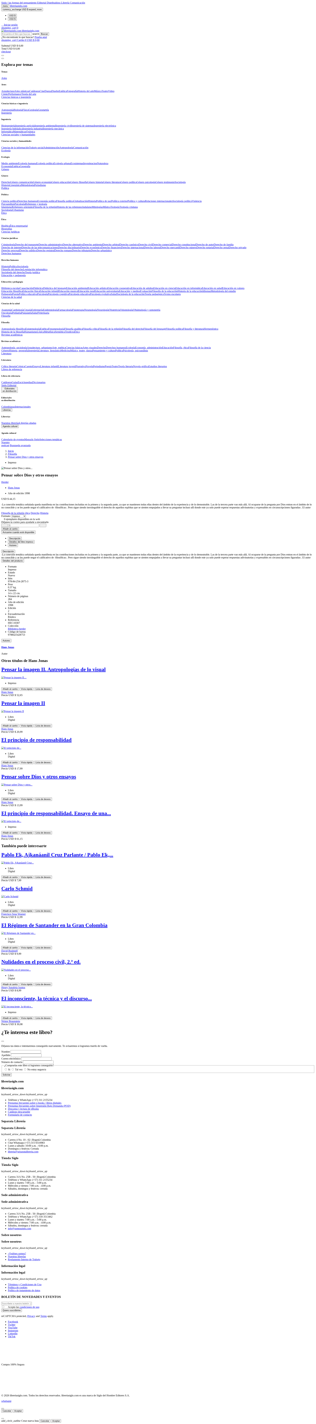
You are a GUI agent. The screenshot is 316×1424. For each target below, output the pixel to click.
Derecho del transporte (27, 244)
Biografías (6, 228)
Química (30, 131)
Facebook (13, 1321)
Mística (106, 207)
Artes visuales (90, 347)
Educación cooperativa (119, 288)
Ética (77, 331)
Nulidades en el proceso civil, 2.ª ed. (41, 962)
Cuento (28, 366)
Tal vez (19, 1069)
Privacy (31, 1316)
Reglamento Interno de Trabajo (24, 1259)
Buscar (44, 34)
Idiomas (207, 291)
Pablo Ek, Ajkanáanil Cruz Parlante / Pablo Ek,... (57, 855)
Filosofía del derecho (12, 269)
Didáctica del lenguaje (54, 288)
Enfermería (37, 310)
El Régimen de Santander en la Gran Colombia (54, 925)
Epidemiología (50, 310)
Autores (6, 640)
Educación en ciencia (164, 288)
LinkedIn (12, 1333)
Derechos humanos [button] (11, 253)
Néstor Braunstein (10, 1021)
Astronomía (7, 109)
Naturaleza (102, 163)
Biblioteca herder (17, 628)
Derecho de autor (205, 244)
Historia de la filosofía (12, 331)
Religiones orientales (22, 207)
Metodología (27, 185)
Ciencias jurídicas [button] (10, 231)
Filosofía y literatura (193, 328)
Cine (42, 91)
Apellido (5, 1055)
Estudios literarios (157, 366)
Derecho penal (221, 247)
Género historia (95, 182)
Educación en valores (233, 288)
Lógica (40, 331)
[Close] (2, 58)
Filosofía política (64, 201)
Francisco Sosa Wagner (13, 914)
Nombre (5, 1051)
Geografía (25, 166)
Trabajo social (36, 147)
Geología (33, 109)
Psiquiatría (26, 312)
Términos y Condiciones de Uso (24, 1284)
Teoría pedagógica (154, 294)
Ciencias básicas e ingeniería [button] (16, 97)
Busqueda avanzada (20, 445)
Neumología (90, 310)
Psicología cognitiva (58, 294)
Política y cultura (136, 201)
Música (98, 91)
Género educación (61, 182)
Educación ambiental (77, 288)
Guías (15, 382)
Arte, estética (59, 347)
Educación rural (86, 291)
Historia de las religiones (69, 207)
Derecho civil (145, 244)
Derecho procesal (10, 250)
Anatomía (6, 310)
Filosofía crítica (91, 328)
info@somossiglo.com (19, 1228)
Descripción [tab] (14, 538)
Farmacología (65, 310)
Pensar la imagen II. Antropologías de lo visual (53, 669)
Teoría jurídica (32, 272)
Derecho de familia (224, 244)
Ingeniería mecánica (53, 128)
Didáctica (38, 288)
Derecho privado (237, 247)
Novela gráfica (140, 366)
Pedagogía (6, 294)
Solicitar (6, 1075)
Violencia (197, 201)
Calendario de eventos (12, 439)
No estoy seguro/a (36, 1069)
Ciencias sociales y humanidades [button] (18, 134)
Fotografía (72, 91)
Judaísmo (87, 207)
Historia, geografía (18, 350)
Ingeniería (33, 350)
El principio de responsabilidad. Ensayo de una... (56, 813)
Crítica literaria (9, 366)
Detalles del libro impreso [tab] (21, 542)
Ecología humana (27, 163)
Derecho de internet (11, 247)
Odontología (126, 310)
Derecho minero (188, 247)
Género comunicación (21, 182)
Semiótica (60, 331)
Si (9, 1069)
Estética (63, 91)
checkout (6, 51)
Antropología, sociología (14, 347)
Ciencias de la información (15, 147)
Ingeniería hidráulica (12, 128)
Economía (6, 166)
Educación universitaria (107, 291)
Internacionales (23, 406)
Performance (14, 94)
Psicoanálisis (7, 204)
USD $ (12, 15)
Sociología (180, 182)
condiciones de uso (29, 1307)
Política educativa (28, 294)
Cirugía (27, 310)
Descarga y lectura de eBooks (23, 1108)
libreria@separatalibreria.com (23, 1151)
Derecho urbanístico (101, 250)
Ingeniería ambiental (45, 125)
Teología (114, 207)
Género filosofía (78, 182)
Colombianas (8, 406)
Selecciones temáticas (51, 439)
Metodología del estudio (223, 291)
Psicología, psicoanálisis (135, 350)
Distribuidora (54, 2)
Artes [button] (4, 78)
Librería (65, 2)
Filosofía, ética (180, 347)
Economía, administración (148, 347)
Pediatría (16, 312)
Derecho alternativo (73, 244)
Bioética (5, 225)
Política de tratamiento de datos (24, 1290)
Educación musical (68, 291)
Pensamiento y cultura (103, 350)
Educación (167, 347)
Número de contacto (11, 1062)
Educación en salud (212, 288)
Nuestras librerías (10, 423)
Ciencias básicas (74, 347)
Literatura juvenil (67, 366)
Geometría (43, 109)
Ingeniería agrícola (25, 125)
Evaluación (146, 291)
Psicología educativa (79, 294)
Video (111, 91)
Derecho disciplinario (69, 247)
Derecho (5, 182)
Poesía (15, 294)
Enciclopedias (25, 382)
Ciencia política (9, 201)
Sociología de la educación (131, 294)
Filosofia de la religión (45, 207)
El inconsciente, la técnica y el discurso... (46, 998)
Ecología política (45, 163)
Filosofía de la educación (165, 291)
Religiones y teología (36, 204)
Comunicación (77, 2)
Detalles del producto (13, 561)
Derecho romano (63, 250)
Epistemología (32, 328)
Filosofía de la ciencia (199, 347)
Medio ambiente (9, 163)
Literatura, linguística (50, 350)
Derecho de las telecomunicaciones (40, 247)
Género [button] (5, 169)
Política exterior (119, 201)
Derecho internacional (132, 247)
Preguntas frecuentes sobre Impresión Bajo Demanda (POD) (39, 1105)
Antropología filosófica (13, 328)
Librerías (7, 410)
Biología (17, 109)
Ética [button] (4, 213)
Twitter (11, 1324)
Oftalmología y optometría (146, 310)
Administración (51, 147)
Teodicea (69, 331)
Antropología (66, 147)
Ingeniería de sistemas (82, 125)
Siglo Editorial (8, 385)
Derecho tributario (81, 250)
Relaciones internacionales (158, 201)
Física (25, 109)
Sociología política (182, 201)
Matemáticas (19, 131)
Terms (43, 1316)
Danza (48, 91)
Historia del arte (86, 91)
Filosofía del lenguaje (155, 328)
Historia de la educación (190, 291)
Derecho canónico (128, 244)
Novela (89, 366)
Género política (129, 182)
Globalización (80, 201)
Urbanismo (18, 210)
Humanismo (30, 331)
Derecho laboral (152, 247)
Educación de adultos (142, 288)
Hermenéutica (211, 328)
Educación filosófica (12, 291)
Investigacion (90, 163)
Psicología (19, 204)
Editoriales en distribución (9, 389)
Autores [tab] (13, 545)
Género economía (42, 182)
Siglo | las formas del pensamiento (19, 2)
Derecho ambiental (93, 244)
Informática (7, 131)
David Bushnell (9, 950)
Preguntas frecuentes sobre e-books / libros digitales (34, 1103)
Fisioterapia (78, 310)
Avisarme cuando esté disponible (18, 532)
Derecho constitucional (184, 244)
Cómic (4, 94)
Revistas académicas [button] (12, 334)
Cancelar (7, 1411)
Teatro (105, 91)
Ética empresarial (19, 225)
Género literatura (112, 182)
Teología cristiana (128, 207)
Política (13, 266)
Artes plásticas (21, 91)
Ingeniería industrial (33, 128)
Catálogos (34, 91)
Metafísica (49, 331)
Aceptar (18, 1411)
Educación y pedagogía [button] (13, 275)
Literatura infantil (49, 366)
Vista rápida (26, 689)
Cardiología (18, 310)
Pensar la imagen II (23, 703)
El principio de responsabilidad (36, 740)
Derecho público (28, 250)
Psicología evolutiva (100, 294)
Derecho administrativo (51, 244)
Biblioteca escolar (10, 288)
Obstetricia (114, 310)
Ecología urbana (62, 163)
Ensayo (36, 366)
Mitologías (97, 207)
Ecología (130, 347)
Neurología (103, 310)
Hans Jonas (14, 487)
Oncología (6, 312)
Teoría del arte (28, 94)
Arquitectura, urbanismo (39, 347)
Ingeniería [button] (6, 112)
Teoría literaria (125, 366)
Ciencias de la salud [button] (11, 297)
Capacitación (26, 288)
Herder (5, 482)
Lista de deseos (43, 689)
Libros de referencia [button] (11, 369)
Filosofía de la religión (110, 328)
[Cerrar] (2, 1408)
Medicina (65, 350)
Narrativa (81, 366)
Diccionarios (38, 382)
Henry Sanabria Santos (13, 987)
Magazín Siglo (32, 439)
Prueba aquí (41, 37)
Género (5, 350)
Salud (114, 294)
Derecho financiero (111, 247)
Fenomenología (56, 328)
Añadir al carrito (10, 529)
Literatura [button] (6, 353)
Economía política (46, 201)
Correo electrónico (11, 1058)
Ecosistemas (77, 163)
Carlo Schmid (17, 888)
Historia (5, 185)
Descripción (8, 551)
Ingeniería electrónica (105, 125)
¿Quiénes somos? (17, 1253)
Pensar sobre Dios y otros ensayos (38, 776)
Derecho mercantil (170, 247)
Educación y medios (129, 291)
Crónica (21, 366)
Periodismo (40, 185)
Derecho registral (45, 250)
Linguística (15, 185)
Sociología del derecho (13, 272)
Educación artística (97, 288)
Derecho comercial (162, 244)
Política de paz (103, 201)
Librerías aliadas (27, 423)
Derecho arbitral (111, 244)
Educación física (31, 291)
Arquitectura (7, 91)
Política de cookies (17, 1287)
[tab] (158, 551)
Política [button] (5, 188)
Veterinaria (43, 312)
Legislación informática (35, 269)
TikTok (11, 1336)
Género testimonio (165, 182)
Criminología (8, 244)
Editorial (42, 2)
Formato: (6, 516)
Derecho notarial (205, 247)
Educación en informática (188, 288)
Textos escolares (172, 294)
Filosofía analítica (73, 328)
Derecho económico (90, 247)
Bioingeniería (8, 125)
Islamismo (6, 207)
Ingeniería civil (63, 125)
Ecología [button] (6, 150)
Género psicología (146, 182)
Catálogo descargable (19, 1111)
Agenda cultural (10, 426)
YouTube (12, 1327)
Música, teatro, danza (81, 350)
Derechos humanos (27, 201)
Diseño (55, 91)
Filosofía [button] (5, 315)
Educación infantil (49, 291)
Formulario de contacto (20, 1114)
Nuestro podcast (5, 444)
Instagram (13, 1330)
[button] (9, 24)
